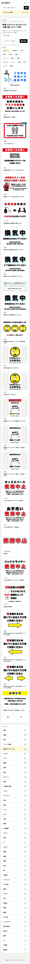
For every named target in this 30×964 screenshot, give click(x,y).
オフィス (6, 58)
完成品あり (16, 50)
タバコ (5, 66)
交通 (19, 62)
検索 (26, 7)
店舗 (17, 54)
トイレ (14, 62)
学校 (11, 54)
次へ (21, 717)
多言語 (12, 66)
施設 (13, 58)
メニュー (26, 3)
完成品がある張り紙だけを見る (15, 288)
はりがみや (5, 3)
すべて (5, 50)
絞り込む (23, 41)
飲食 (5, 54)
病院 (19, 58)
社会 (24, 62)
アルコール (6, 62)
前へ (8, 717)
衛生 (23, 50)
